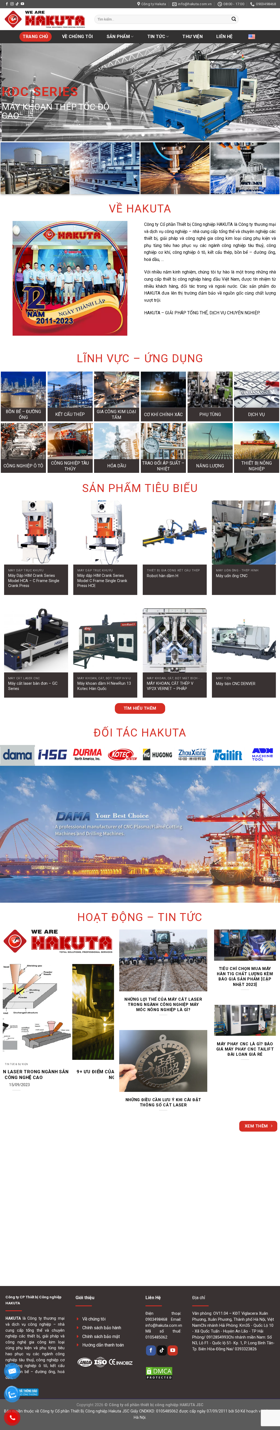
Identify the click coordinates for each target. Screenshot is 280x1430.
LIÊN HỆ (224, 36)
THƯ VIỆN (192, 36)
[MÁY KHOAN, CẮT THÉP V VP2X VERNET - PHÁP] (175, 640)
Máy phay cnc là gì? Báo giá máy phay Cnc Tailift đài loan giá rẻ (245, 1049)
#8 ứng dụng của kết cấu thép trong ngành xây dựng (82, 1074)
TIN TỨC (156, 36)
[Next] (270, 92)
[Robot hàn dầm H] (175, 532)
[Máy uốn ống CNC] (244, 532)
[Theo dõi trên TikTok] (17, 4)
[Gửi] (233, 19)
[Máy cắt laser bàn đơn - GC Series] (36, 640)
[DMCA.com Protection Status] (159, 1372)
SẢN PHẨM (118, 36)
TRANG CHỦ (35, 36)
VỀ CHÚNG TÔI (77, 36)
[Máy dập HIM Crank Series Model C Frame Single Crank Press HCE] (105, 532)
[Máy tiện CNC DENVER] (244, 640)
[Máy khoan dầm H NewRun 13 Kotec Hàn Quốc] (105, 640)
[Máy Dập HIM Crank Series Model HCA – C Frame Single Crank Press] (36, 532)
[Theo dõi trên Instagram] (12, 4)
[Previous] (10, 92)
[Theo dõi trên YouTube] (22, 4)
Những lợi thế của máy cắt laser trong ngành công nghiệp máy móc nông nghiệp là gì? (163, 1004)
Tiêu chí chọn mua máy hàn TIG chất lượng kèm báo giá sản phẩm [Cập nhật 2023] (245, 976)
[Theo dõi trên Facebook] (6, 4)
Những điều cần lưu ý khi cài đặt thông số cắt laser (164, 1102)
